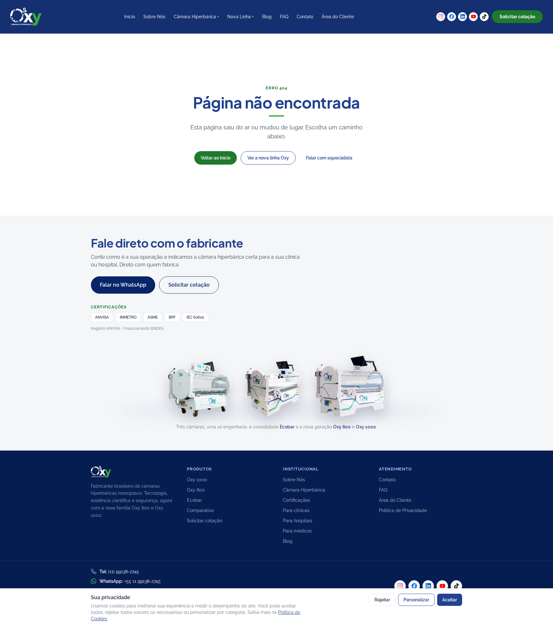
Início (129, 16)
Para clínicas (296, 510)
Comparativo (200, 510)
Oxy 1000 (366, 426)
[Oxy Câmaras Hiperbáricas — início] (26, 17)
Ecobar (287, 426)
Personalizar (416, 599)
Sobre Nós (154, 16)
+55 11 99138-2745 (142, 581)
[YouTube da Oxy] (473, 16)
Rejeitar (382, 599)
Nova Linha (240, 16)
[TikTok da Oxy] (484, 16)
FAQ (284, 16)
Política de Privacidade (403, 510)
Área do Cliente (338, 16)
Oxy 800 (342, 426)
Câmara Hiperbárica (196, 16)
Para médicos (297, 530)
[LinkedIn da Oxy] (462, 16)
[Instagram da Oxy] (440, 16)
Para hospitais (297, 520)
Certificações (296, 500)
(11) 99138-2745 (123, 571)
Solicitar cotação (204, 520)
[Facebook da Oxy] (451, 16)
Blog (267, 16)
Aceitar (449, 599)
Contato (305, 16)
